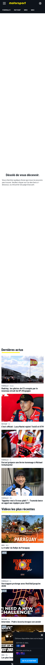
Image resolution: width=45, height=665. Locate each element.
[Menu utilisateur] (40, 3)
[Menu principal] (4, 3)
